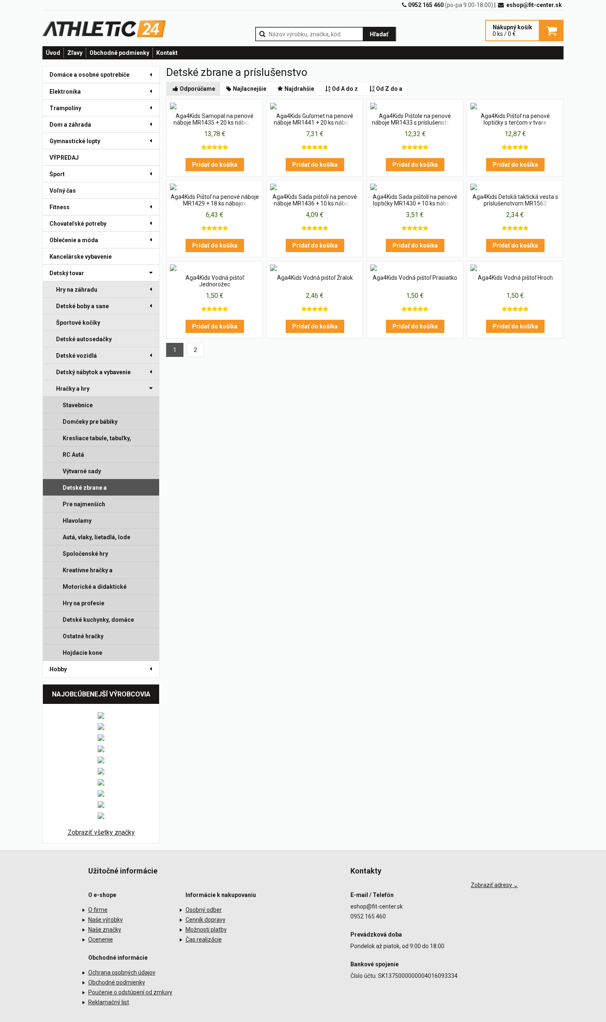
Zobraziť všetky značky (101, 832)
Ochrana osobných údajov (121, 972)
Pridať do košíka (214, 164)
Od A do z (345, 88)
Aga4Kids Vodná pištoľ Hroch (515, 277)
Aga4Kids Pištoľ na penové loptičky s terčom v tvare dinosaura (515, 120)
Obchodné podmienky (119, 53)
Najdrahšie (299, 88)
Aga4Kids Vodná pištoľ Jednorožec (215, 281)
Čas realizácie (204, 939)
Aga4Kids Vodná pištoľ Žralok (315, 277)
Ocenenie (100, 939)
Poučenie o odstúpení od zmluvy (130, 992)
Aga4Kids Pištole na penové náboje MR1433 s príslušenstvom (415, 119)
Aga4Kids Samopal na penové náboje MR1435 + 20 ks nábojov (215, 119)
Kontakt (167, 53)
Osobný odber (204, 909)
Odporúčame (197, 88)
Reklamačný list (108, 1002)
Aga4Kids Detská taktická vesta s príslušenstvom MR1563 (515, 200)
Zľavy (74, 53)
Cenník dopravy (205, 919)
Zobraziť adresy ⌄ (494, 885)
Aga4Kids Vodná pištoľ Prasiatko (415, 277)
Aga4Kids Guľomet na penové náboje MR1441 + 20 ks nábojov (315, 119)
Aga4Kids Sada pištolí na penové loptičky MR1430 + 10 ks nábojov (415, 200)
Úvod (53, 53)
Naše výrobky (105, 919)
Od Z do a (389, 88)
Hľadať (379, 34)
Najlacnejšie (249, 88)
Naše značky (104, 929)
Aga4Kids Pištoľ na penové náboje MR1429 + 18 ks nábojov (215, 200)
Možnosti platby (206, 929)
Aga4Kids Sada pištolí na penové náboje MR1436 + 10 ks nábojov (314, 200)
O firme (98, 909)
